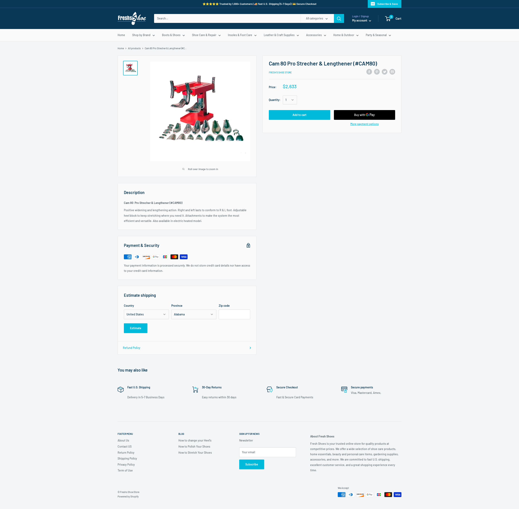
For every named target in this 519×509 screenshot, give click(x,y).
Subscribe (251, 464)
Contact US (125, 446)
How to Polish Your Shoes (194, 446)
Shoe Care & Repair (204, 35)
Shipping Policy (127, 458)
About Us (123, 440)
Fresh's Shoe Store (280, 72)
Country (129, 305)
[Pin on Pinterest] (377, 72)
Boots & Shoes (171, 35)
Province (176, 305)
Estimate (135, 328)
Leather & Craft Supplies (279, 35)
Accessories (314, 35)
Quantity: (274, 100)
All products (134, 48)
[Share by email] (392, 72)
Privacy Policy (126, 464)
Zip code (224, 305)
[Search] (339, 18)
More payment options (364, 124)
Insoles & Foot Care (240, 35)
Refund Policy (131, 347)
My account (360, 20)
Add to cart (299, 115)
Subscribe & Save (387, 3)
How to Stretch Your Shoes (195, 452)
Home (121, 35)
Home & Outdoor (343, 35)
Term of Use (125, 470)
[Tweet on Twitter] (384, 72)
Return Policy (126, 452)
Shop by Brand (141, 35)
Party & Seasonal (376, 35)
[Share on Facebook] (369, 72)
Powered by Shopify (128, 496)
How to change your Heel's (194, 440)
